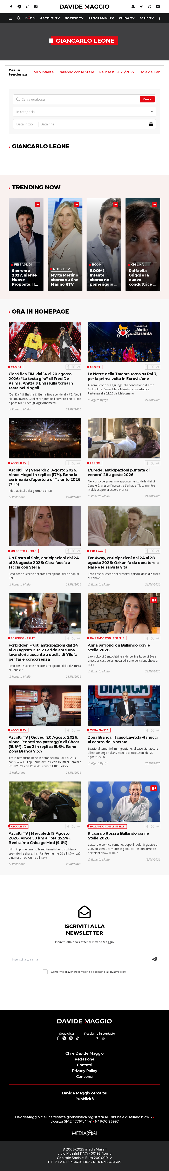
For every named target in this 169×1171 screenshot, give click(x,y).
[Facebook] (68, 366)
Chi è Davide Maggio (84, 1053)
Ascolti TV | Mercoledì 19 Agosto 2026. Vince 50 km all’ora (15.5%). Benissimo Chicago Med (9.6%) (40, 838)
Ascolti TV (18, 463)
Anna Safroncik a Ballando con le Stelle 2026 (119, 647)
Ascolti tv (50, 18)
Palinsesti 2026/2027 (116, 72)
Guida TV (127, 18)
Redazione (84, 1059)
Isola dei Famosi (153, 72)
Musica (16, 367)
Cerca (147, 99)
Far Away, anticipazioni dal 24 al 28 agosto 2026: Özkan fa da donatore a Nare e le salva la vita (123, 562)
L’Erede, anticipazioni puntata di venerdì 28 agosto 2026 (119, 472)
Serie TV (147, 18)
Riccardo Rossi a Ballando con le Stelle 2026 (118, 835)
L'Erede (95, 463)
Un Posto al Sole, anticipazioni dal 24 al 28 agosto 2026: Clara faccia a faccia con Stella (44, 562)
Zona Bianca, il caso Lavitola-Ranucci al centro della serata (123, 739)
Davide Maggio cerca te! (84, 1093)
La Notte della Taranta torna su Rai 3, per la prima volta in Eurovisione (122, 376)
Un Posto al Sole (23, 551)
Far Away (96, 551)
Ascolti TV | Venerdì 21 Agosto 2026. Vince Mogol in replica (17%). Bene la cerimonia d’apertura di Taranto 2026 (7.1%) (44, 477)
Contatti (84, 1065)
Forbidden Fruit (23, 638)
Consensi (84, 1076)
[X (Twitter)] (73, 366)
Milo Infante (44, 72)
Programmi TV (101, 18)
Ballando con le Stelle (76, 72)
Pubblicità (84, 1098)
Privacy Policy (117, 971)
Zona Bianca (99, 730)
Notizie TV (74, 18)
